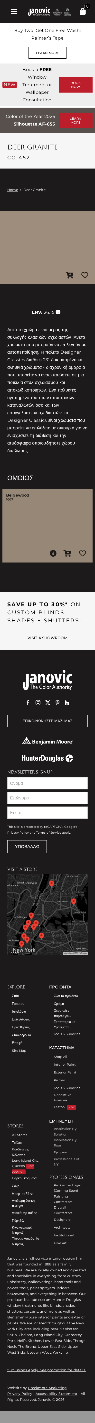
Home (12, 190)
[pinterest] (57, 702)
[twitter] (47, 702)
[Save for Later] (85, 275)
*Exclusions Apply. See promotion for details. (46, 1370)
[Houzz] (67, 702)
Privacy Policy (18, 832)
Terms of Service (48, 832)
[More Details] (53, 553)
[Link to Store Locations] (47, 914)
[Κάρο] (82, 11)
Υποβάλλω (27, 846)
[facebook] (28, 702)
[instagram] (38, 702)
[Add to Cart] (69, 275)
